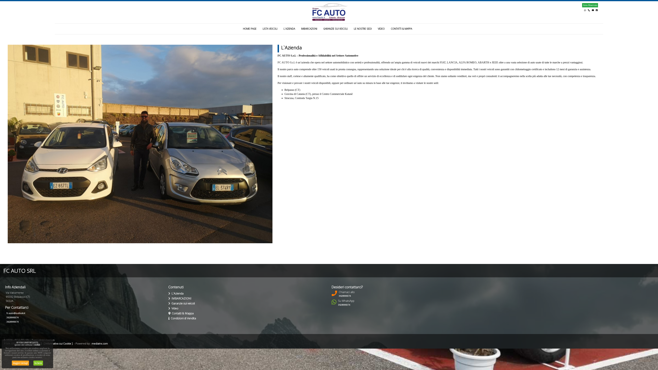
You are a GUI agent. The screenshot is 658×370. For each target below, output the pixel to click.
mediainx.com (100, 343)
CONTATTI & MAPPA (401, 28)
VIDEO (381, 28)
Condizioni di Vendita (182, 318)
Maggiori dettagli (20, 363)
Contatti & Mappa (182, 313)
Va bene (38, 363)
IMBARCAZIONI (309, 28)
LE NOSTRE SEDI (363, 28)
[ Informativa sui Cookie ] (58, 343)
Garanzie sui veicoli (182, 303)
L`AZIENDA (289, 28)
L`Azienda (177, 293)
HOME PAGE (250, 28)
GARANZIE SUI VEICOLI (335, 28)
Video (174, 308)
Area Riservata (590, 5)
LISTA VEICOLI (270, 28)
